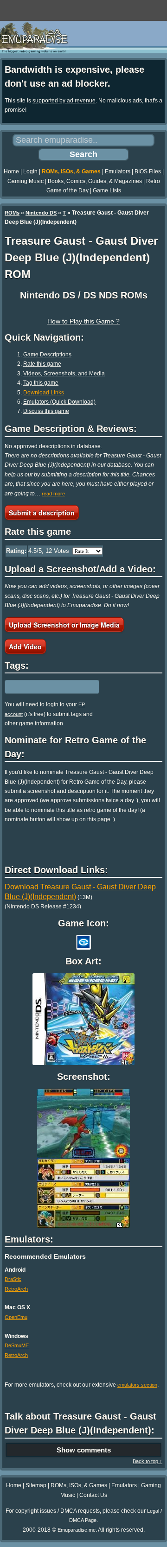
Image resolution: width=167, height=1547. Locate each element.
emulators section (137, 1385)
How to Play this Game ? (83, 321)
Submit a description (42, 512)
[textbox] (45, 687)
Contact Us (93, 1495)
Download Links (43, 392)
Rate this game (42, 364)
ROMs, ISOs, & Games (71, 171)
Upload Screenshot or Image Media (64, 624)
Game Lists (107, 190)
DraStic (13, 1279)
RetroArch (16, 1289)
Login (30, 171)
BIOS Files (148, 171)
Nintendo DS (41, 213)
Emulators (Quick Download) (59, 402)
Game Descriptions (47, 354)
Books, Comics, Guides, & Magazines (95, 181)
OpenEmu (16, 1317)
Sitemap (36, 1485)
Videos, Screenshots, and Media (64, 373)
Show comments (84, 1450)
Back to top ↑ (147, 1461)
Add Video (25, 646)
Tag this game (40, 383)
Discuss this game (46, 411)
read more (53, 493)
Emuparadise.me (77, 1530)
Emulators (117, 171)
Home (11, 171)
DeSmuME (17, 1345)
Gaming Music (25, 181)
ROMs (12, 213)
